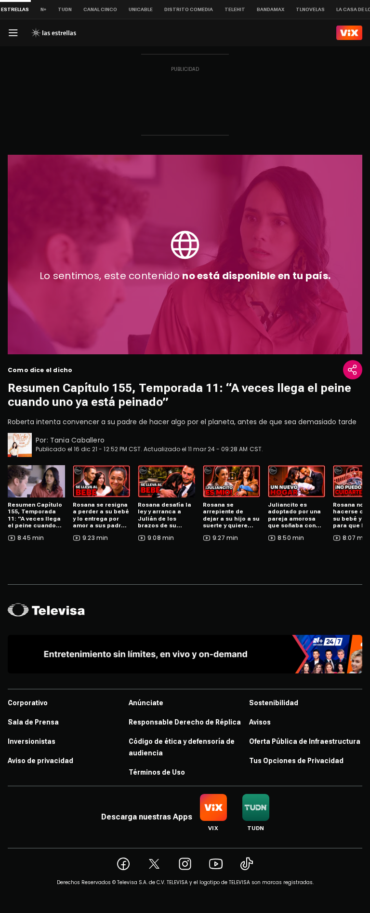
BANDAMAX (270, 9)
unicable (141, 9)
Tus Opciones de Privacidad (296, 761)
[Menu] (13, 33)
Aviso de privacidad (40, 761)
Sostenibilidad (273, 703)
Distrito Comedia (188, 9)
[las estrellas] (53, 32)
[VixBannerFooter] (185, 654)
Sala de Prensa (33, 722)
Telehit (235, 9)
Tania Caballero (77, 440)
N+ (43, 9)
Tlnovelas (310, 9)
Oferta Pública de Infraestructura (304, 741)
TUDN (65, 9)
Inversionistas (31, 741)
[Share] (352, 369)
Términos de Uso (157, 772)
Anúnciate (146, 703)
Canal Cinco (100, 9)
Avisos (260, 722)
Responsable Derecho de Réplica (185, 722)
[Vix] (349, 33)
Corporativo (28, 703)
